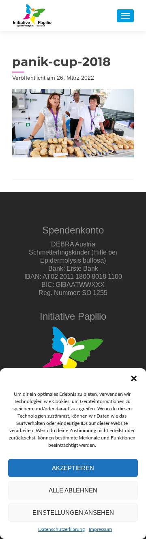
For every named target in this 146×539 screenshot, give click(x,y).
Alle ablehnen (73, 490)
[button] (134, 378)
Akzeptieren (73, 468)
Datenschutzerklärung (61, 529)
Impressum (100, 529)
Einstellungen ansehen (73, 512)
